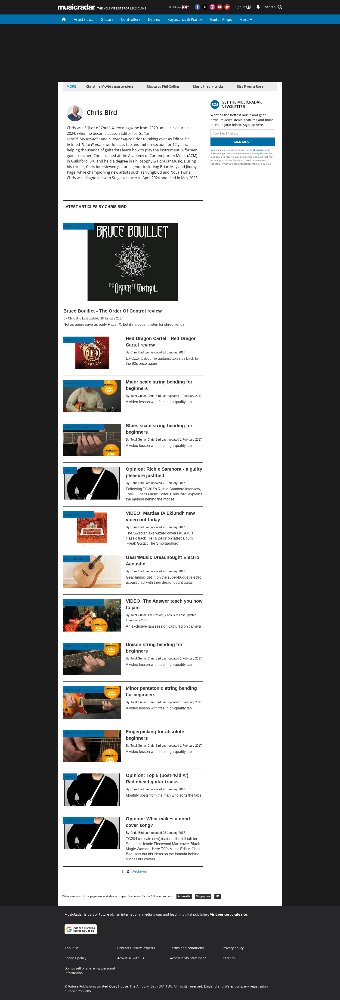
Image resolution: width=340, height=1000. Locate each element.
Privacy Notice (260, 153)
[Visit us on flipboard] (227, 7)
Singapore (203, 896)
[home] (64, 19)
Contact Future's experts (136, 948)
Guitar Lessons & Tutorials (83, 383)
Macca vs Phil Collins (163, 86)
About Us (72, 948)
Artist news (83, 19)
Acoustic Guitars (77, 559)
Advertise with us (130, 958)
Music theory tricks (208, 86)
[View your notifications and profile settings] (258, 7)
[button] (273, 7)
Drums (154, 19)
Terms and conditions (187, 948)
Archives (140, 871)
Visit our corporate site (228, 914)
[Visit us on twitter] (205, 7)
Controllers (131, 19)
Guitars (107, 19)
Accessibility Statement (188, 958)
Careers (229, 958)
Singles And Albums (78, 226)
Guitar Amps (221, 19)
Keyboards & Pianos (185, 19)
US (217, 896)
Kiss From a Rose (250, 86)
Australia (184, 896)
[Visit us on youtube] (220, 7)
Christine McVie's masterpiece (109, 86)
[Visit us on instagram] (212, 7)
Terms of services (255, 149)
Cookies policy (75, 958)
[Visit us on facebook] (197, 7)
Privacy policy (233, 948)
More (244, 19)
